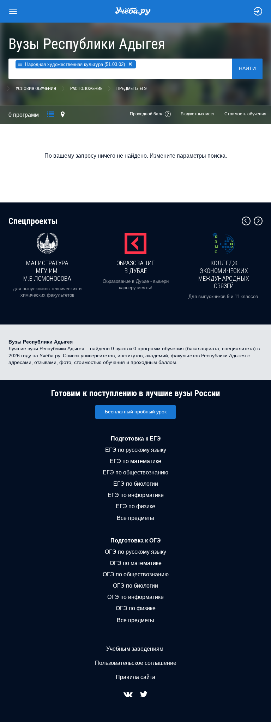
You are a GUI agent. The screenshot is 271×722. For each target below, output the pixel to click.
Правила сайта (135, 677)
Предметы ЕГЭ (131, 88)
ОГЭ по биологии (135, 586)
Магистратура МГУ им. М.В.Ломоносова (47, 270)
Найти (247, 68)
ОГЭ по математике (136, 563)
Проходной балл (146, 113)
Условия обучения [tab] (36, 88)
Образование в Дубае (135, 266)
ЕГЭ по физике (135, 506)
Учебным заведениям (134, 649)
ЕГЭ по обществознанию (135, 472)
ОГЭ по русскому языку (135, 552)
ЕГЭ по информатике (136, 495)
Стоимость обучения (245, 113)
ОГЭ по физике (136, 608)
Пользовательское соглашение (135, 663)
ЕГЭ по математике (135, 461)
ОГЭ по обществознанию (136, 574)
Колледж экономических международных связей (223, 274)
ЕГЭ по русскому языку (135, 450)
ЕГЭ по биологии (135, 484)
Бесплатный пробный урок (136, 411)
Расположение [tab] (86, 88)
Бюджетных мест (198, 113)
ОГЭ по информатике (135, 597)
